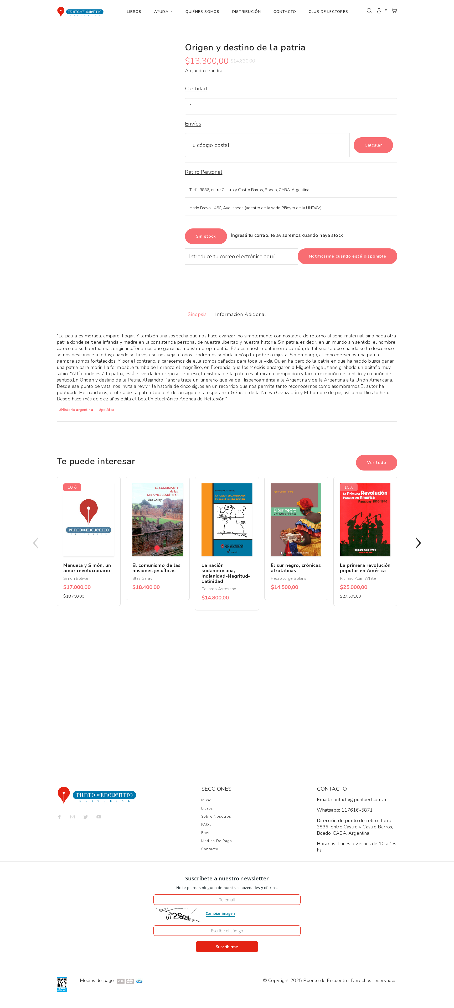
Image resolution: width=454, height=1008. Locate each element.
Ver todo (376, 463)
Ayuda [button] (162, 11)
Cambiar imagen (220, 913)
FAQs (206, 824)
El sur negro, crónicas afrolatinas (296, 568)
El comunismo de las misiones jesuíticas (156, 568)
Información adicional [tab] (240, 314)
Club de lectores (328, 11)
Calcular (373, 145)
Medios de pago (216, 840)
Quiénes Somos (202, 11)
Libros (134, 11)
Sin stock (206, 236)
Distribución (246, 11)
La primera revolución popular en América (365, 568)
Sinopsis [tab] (197, 314)
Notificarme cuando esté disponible (347, 256)
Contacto (285, 11)
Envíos (207, 832)
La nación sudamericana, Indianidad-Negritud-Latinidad (226, 573)
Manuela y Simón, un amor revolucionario (87, 568)
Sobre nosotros (216, 816)
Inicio (206, 800)
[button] (381, 10)
